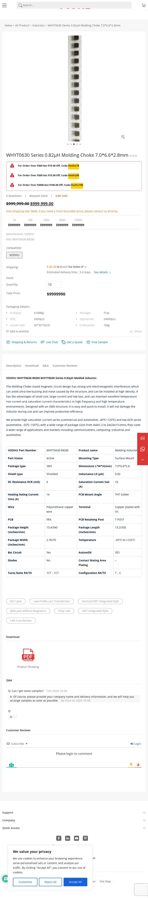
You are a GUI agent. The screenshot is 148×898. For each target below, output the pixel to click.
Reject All (50, 882)
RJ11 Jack (16, 601)
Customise (25, 882)
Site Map (105, 881)
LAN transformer (21, 620)
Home (8, 25)
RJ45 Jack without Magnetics (28, 611)
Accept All (75, 882)
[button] (68, 144)
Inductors (38, 25)
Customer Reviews (65, 365)
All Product (22, 25)
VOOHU (14, 255)
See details (101, 272)
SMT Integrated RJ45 (95, 611)
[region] (50, 867)
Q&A (46, 365)
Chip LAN (64, 611)
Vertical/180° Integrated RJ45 (100, 601)
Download (32, 365)
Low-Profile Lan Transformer (52, 601)
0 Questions (14, 196)
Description (13, 365)
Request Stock (38, 196)
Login (137, 744)
